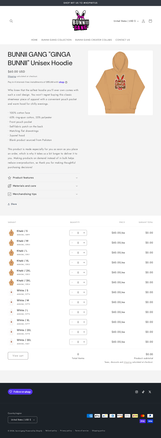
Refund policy (51, 430)
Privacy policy (66, 430)
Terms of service (82, 430)
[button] (11, 21)
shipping (127, 362)
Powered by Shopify (34, 431)
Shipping (12, 76)
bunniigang (20, 431)
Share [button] (14, 204)
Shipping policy (98, 430)
